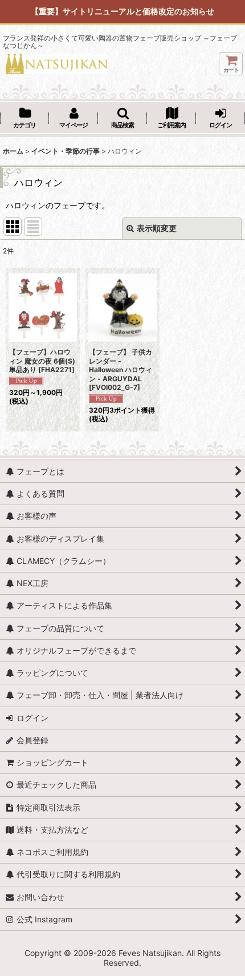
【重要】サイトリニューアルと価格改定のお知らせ (122, 11)
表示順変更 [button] (157, 228)
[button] (122, 119)
